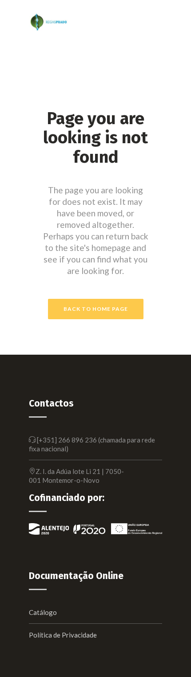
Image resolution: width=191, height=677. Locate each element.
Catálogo (43, 612)
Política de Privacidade (63, 635)
